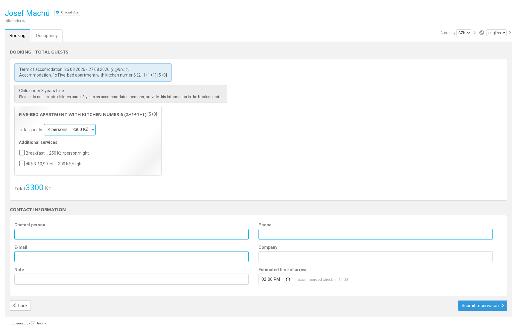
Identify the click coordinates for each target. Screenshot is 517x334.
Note (19, 269)
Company (267, 247)
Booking (17, 35)
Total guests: (31, 129)
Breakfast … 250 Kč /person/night (57, 153)
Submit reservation (481, 305)
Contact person (29, 224)
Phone (264, 224)
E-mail (20, 247)
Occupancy (47, 35)
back (22, 305)
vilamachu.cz (15, 21)
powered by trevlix (28, 323)
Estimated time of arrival (283, 269)
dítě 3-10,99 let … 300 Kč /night (54, 163)
